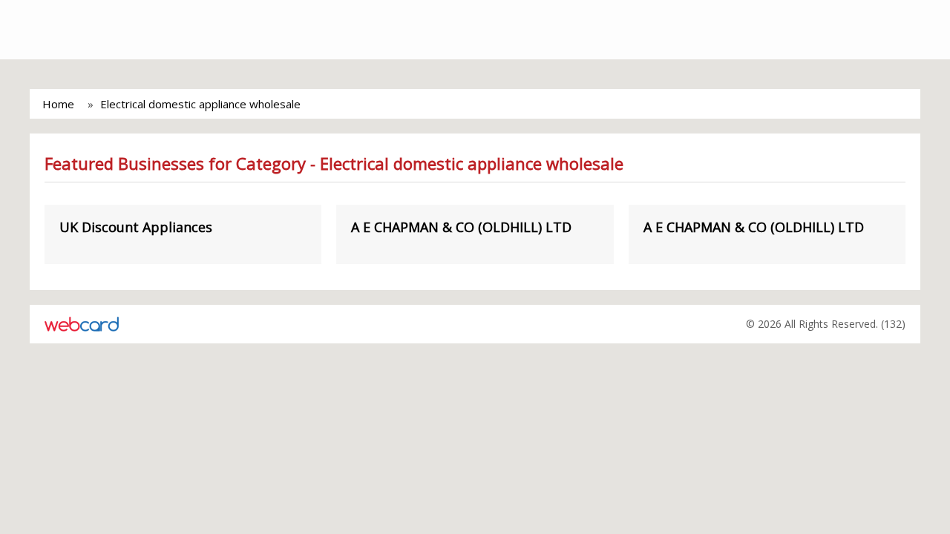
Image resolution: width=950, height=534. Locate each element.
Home (58, 103)
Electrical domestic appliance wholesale (200, 103)
